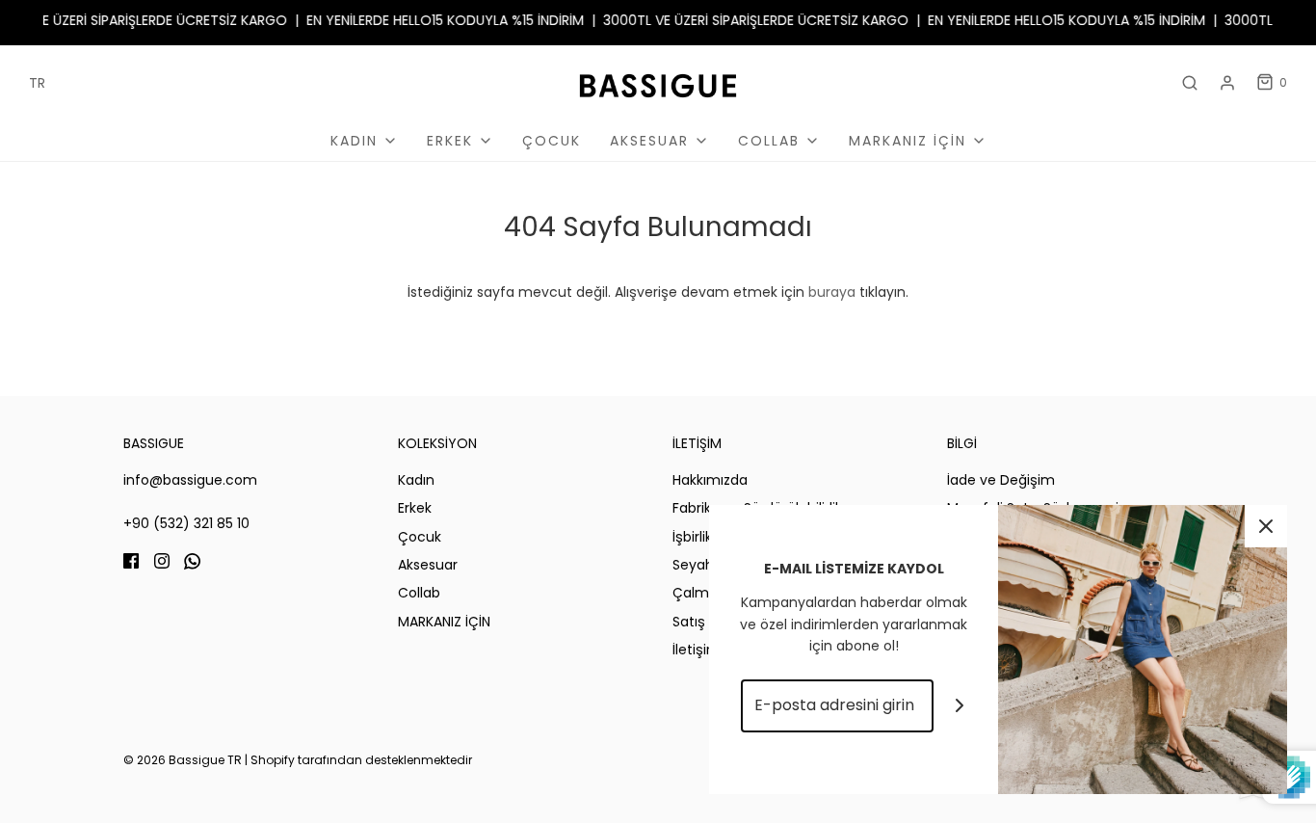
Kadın (416, 480)
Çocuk (551, 140)
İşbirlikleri (701, 536)
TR (37, 83)
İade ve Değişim (1001, 480)
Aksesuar (428, 564)
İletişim (696, 649)
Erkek (415, 508)
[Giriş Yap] (1227, 83)
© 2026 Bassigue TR (182, 760)
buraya (831, 292)
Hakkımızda (710, 480)
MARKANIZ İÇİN (444, 621)
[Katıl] (960, 705)
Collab (419, 592)
